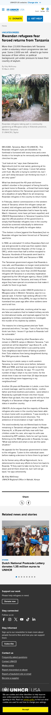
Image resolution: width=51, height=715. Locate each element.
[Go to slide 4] (25, 577)
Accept (25, 709)
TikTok (27, 619)
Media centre (8, 665)
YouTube (21, 619)
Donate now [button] (10, 601)
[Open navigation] (3, 9)
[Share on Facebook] (28, 502)
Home (4, 26)
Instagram (9, 619)
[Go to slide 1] (17, 577)
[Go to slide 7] (32, 577)
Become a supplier (10, 678)
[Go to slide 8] (35, 577)
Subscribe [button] (9, 643)
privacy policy (29, 700)
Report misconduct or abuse (15, 669)
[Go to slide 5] (27, 577)
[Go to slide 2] (19, 577)
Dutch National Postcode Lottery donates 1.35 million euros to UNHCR (23, 566)
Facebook (3, 619)
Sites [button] (47, 11)
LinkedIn (33, 619)
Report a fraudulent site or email (16, 673)
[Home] (15, 10)
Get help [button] (36, 18)
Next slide (46, 538)
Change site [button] (33, 2)
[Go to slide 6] (30, 577)
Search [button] (37, 11)
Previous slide (4, 538)
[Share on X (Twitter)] (22, 502)
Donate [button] (43, 11)
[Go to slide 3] (22, 577)
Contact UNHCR (9, 661)
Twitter (15, 619)
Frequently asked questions (14, 657)
